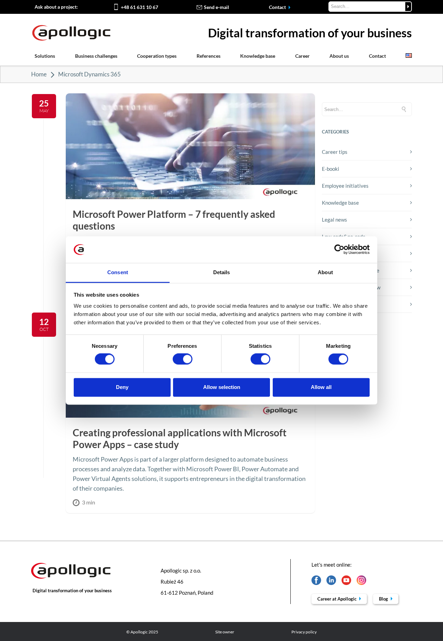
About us (339, 56)
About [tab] (325, 272)
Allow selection (221, 387)
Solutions (45, 56)
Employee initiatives (345, 186)
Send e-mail (216, 7)
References (208, 56)
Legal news (334, 219)
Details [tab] (221, 272)
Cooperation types (157, 56)
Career (302, 56)
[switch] (182, 359)
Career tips (334, 152)
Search (408, 6)
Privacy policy (304, 631)
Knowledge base (257, 56)
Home (39, 74)
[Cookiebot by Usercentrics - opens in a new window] (339, 249)
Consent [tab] (117, 272)
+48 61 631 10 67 (139, 7)
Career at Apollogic (337, 599)
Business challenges (96, 56)
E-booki (330, 169)
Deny (122, 387)
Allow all (321, 387)
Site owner (224, 631)
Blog (384, 599)
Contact (278, 7)
